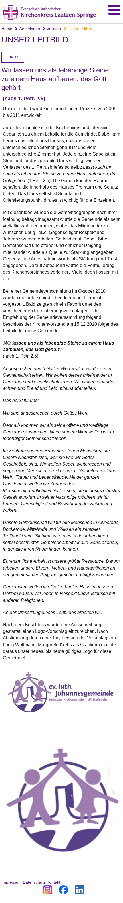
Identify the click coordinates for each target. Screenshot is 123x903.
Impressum (11, 882)
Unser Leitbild (79, 29)
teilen (14, 57)
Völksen (53, 29)
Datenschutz (34, 882)
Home (6, 29)
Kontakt (53, 882)
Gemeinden (29, 29)
